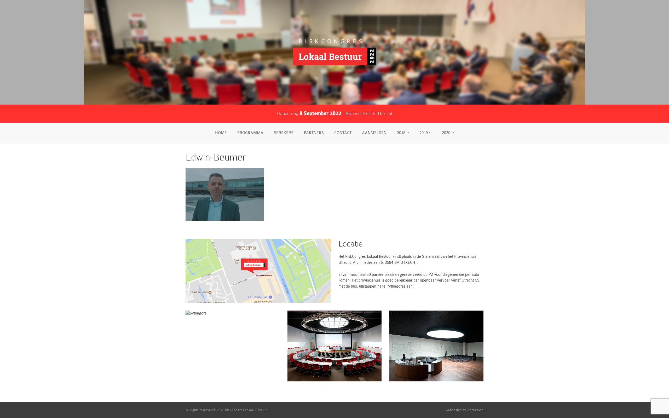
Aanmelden (374, 133)
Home (221, 133)
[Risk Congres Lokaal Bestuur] (334, 52)
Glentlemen (475, 410)
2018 (401, 133)
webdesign (454, 410)
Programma (250, 133)
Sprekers (283, 133)
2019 (424, 133)
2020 (446, 133)
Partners (314, 133)
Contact (342, 133)
